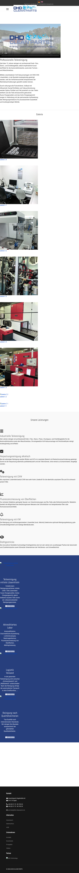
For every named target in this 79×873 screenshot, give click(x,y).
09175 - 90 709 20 (31, 4)
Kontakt (8, 837)
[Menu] (7, 9)
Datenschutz (10, 823)
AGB (7, 827)
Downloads (9, 841)
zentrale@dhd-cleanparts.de (16, 810)
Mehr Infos (11, 606)
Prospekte (9, 844)
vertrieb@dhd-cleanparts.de (45, 4)
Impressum (9, 820)
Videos (8, 848)
